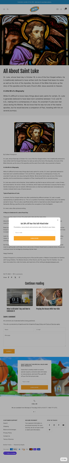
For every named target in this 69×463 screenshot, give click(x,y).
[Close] (57, 220)
